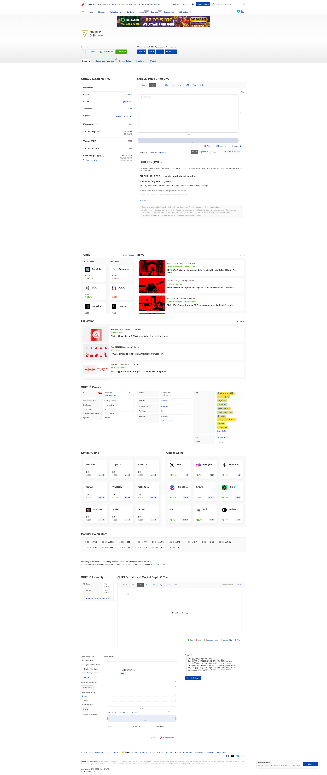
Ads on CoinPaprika (97, 752)
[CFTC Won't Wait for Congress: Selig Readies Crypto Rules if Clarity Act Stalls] (152, 268)
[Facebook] (227, 756)
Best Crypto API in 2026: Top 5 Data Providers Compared (138, 371)
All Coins (169, 752)
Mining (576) (222, 427)
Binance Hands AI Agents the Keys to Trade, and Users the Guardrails (200, 288)
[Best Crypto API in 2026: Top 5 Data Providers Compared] (96, 369)
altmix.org (164, 417)
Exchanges (155, 12)
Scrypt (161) (222, 401)
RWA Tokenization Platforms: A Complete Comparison (137, 354)
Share (93, 52)
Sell (159, 52)
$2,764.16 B (113, 4)
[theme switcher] (193, 4)
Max (194, 85)
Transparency (169, 12)
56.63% (157, 4)
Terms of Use (221, 752)
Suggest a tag (221, 431)
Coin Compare (108, 52)
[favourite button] (83, 52)
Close (310, 764)
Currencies (142, 12)
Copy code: (189, 655)
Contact (135, 752)
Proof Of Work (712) (225, 412)
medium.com (221, 437)
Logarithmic (204, 152)
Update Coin (121, 52)
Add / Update (183, 12)
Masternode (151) (224, 408)
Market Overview (116, 12)
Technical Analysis (233, 152)
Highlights (130, 12)
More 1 (129, 116)
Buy (150, 52)
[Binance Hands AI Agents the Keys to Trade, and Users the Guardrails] (152, 285)
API (83, 12)
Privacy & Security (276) (226, 420)
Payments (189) (223, 397)
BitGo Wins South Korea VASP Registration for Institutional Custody (200, 305)
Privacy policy (200, 752)
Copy (130, 392)
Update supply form (91, 160)
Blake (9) (221, 424)
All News (243, 255)
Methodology (187, 752)
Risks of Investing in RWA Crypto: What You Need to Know (139, 336)
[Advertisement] (163, 239)
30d (166, 85)
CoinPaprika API (160, 152)
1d (153, 85)
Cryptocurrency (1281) (225, 393)
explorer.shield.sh (167, 421)
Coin (130, 109)
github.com (127, 102)
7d (159, 85)
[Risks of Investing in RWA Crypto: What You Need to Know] (96, 334)
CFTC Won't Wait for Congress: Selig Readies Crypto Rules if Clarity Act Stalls (201, 271)
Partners (160, 752)
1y (181, 85)
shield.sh (128, 95)
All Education (241, 321)
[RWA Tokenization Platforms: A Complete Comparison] (96, 352)
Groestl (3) (221, 416)
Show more (144, 200)
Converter (143, 752)
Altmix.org (120, 116)
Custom (202, 85)
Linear (194, 152)
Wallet (141, 52)
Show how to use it (111, 395)
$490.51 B (136, 4)
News (91, 12)
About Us (84, 752)
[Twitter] (234, 11)
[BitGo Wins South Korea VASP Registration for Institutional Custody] (152, 303)
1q (173, 85)
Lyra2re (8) (222, 404)
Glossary (178, 752)
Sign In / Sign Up (203, 4)
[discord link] (242, 11)
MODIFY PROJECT (157, 564)
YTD (187, 85)
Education (101, 12)
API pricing (115, 752)
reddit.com (220, 442)
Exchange (169, 52)
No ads (152, 752)
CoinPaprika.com (90, 4)
